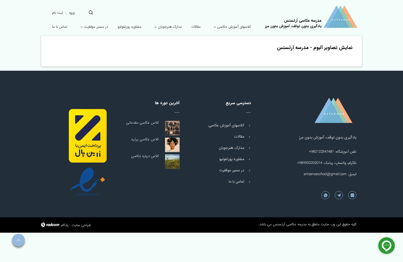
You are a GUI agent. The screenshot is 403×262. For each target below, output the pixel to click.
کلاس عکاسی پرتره (145, 139)
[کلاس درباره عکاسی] (172, 161)
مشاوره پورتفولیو (231, 159)
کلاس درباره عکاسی (145, 156)
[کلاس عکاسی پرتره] (172, 144)
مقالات (239, 136)
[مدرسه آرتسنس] (340, 16)
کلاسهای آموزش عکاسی (226, 125)
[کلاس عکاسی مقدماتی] (172, 128)
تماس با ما (236, 181)
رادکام (65, 225)
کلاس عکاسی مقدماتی (142, 123)
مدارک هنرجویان (231, 148)
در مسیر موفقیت (231, 170)
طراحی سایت (81, 225)
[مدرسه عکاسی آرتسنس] (322, 110)
